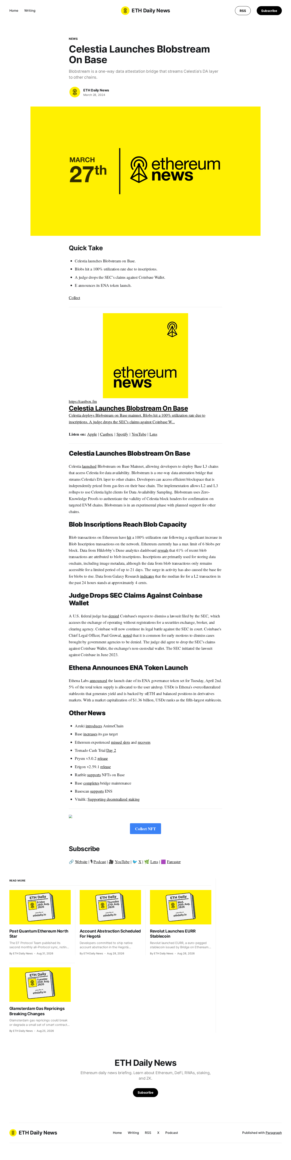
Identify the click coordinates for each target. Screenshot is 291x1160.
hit (129, 537)
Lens (153, 434)
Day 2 (111, 750)
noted (127, 635)
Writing (29, 11)
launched (89, 466)
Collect (74, 297)
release (103, 758)
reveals (163, 550)
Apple (92, 434)
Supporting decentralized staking (114, 799)
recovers (144, 742)
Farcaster (174, 861)
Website (81, 861)
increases (90, 733)
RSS (243, 11)
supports (94, 774)
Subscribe (269, 11)
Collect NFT (145, 829)
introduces (94, 725)
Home (13, 11)
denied (113, 615)
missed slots (120, 742)
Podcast (100, 861)
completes (91, 783)
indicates (147, 576)
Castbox (106, 434)
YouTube (139, 434)
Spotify (122, 434)
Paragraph (274, 1133)
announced (98, 680)
